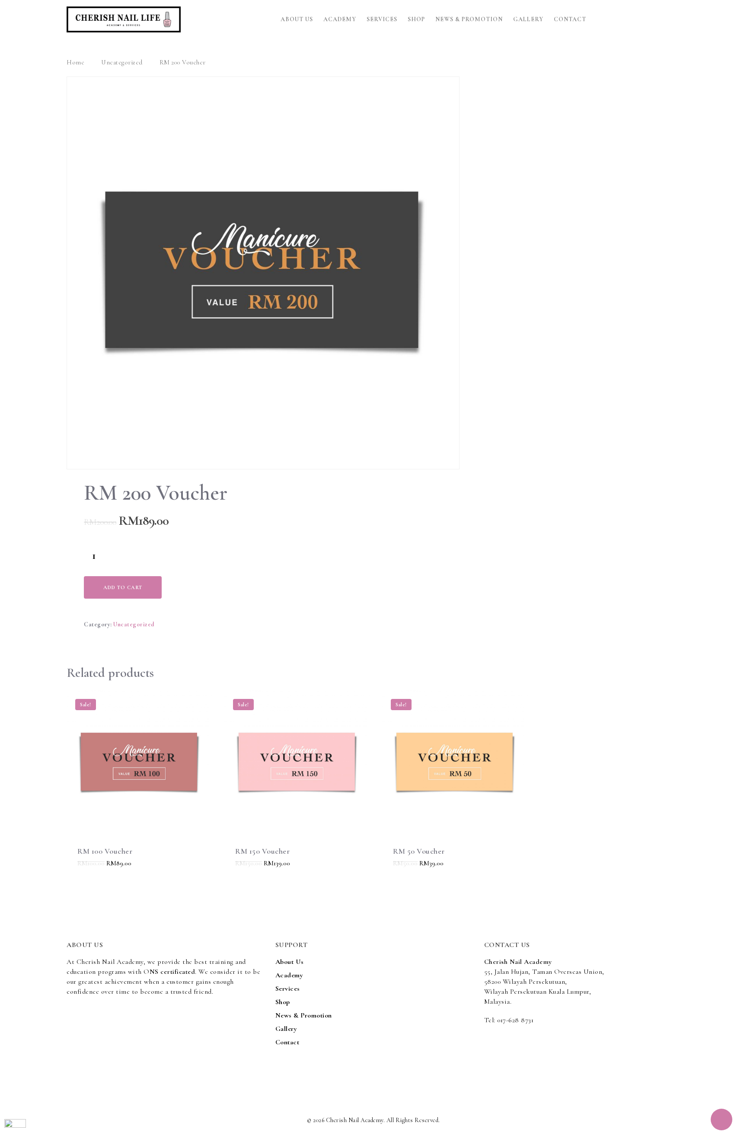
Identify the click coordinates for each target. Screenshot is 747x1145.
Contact (570, 19)
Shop (416, 19)
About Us (297, 19)
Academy (339, 19)
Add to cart (122, 587)
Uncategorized (122, 62)
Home (75, 62)
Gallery (528, 19)
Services (382, 19)
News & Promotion (469, 19)
